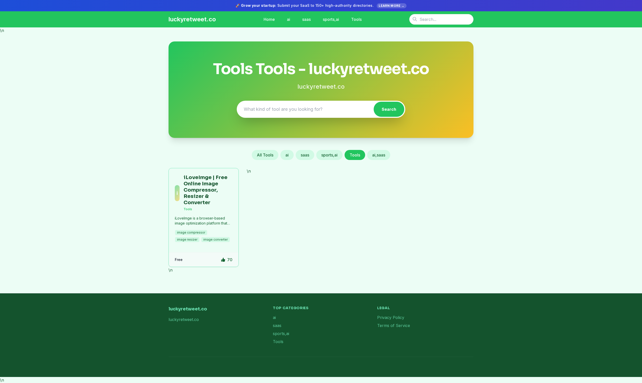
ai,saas (378, 154)
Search (389, 109)
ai (288, 19)
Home (269, 19)
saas (306, 19)
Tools (356, 19)
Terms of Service (393, 325)
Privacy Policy (390, 317)
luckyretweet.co (192, 19)
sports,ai (331, 19)
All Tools (265, 154)
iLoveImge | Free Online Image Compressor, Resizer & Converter (205, 190)
